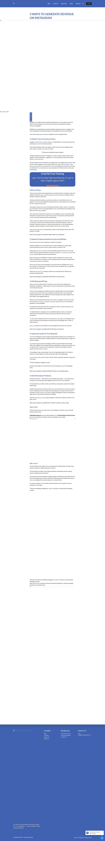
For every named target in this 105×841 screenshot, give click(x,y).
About (71, 3)
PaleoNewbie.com (39, 397)
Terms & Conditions (79, 837)
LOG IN (88, 3)
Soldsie (67, 164)
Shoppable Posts (41, 149)
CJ (61, 252)
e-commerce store (38, 159)
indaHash (60, 301)
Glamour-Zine (40, 271)
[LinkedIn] (52, 120)
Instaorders (35, 166)
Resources (64, 3)
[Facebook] (52, 113)
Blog (49, 3)
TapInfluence (35, 301)
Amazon (70, 252)
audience (66, 410)
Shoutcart (41, 301)
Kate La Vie (32, 325)
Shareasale (65, 252)
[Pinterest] (52, 118)
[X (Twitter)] (52, 116)
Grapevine (46, 301)
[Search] (83, 3)
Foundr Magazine (34, 357)
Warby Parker (33, 229)
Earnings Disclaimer (66, 735)
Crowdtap (52, 301)
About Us (46, 738)
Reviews (78, 3)
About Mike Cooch (65, 733)
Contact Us (64, 737)
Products (55, 3)
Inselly (71, 164)
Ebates (31, 254)
